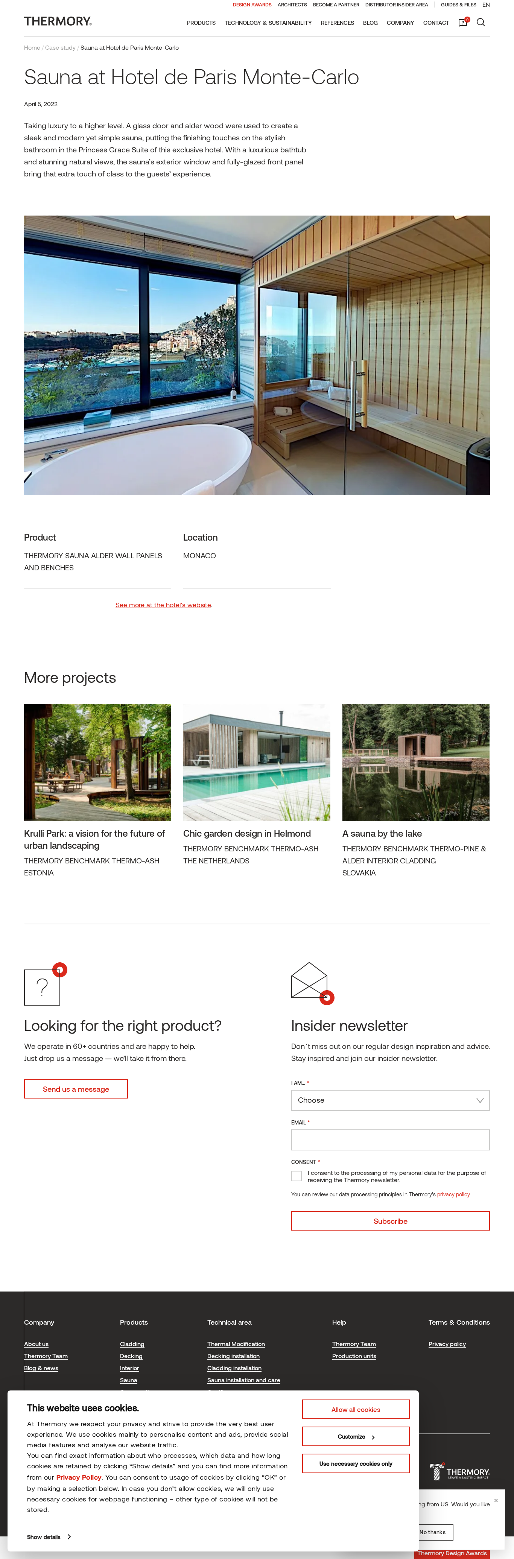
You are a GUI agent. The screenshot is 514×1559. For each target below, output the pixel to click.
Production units (354, 1355)
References (337, 22)
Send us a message (76, 1088)
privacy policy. (454, 1194)
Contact (436, 22)
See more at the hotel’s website (163, 604)
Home (32, 47)
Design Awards (252, 5)
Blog (370, 22)
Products (201, 22)
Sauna (128, 1379)
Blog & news (41, 1367)
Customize (351, 1436)
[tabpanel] (97, 795)
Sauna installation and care (243, 1379)
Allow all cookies (356, 1409)
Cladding (132, 1343)
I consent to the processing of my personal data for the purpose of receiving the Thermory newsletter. (397, 1176)
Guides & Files (458, 5)
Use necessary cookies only (355, 1463)
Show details (44, 1536)
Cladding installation (234, 1367)
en (486, 4)
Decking (131, 1355)
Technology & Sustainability (268, 22)
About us (36, 1343)
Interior (129, 1367)
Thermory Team (46, 1355)
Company (400, 22)
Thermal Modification (236, 1343)
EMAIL (300, 1122)
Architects (292, 5)
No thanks (433, 1532)
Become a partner (336, 5)
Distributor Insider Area (396, 5)
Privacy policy (447, 1343)
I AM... (300, 1082)
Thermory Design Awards (452, 1552)
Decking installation (233, 1355)
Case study (60, 47)
